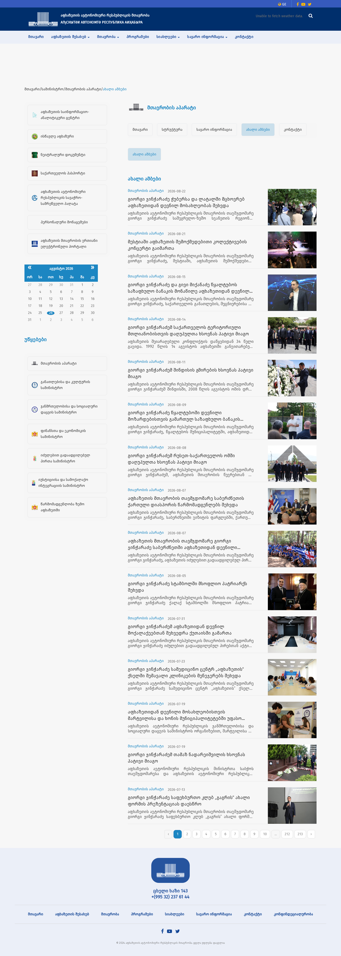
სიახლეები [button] (167, 37)
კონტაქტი (244, 37)
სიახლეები (174, 914)
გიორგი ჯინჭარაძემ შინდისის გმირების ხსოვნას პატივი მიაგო (190, 373)
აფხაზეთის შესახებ (72, 914)
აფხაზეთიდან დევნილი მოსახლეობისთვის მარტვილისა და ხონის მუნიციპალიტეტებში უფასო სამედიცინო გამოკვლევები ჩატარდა (185, 715)
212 (287, 834)
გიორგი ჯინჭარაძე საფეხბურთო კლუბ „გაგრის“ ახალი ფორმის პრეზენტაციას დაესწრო (189, 801)
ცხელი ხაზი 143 (170, 891)
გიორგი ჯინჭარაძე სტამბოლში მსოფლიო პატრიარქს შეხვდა (187, 587)
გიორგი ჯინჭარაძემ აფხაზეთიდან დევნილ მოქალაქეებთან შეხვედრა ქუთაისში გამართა (180, 630)
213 (300, 834)
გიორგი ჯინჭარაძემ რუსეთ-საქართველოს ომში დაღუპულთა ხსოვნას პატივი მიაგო (181, 459)
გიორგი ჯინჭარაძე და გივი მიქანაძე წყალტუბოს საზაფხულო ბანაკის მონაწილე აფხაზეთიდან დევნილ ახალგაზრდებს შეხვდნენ (188, 288)
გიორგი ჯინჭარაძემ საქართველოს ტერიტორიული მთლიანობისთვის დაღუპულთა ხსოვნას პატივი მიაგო (188, 331)
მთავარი (36, 37)
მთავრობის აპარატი (146, 191)
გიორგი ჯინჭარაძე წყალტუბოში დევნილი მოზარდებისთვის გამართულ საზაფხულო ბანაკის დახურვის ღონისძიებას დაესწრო (184, 416)
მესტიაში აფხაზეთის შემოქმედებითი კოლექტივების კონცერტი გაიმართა (187, 245)
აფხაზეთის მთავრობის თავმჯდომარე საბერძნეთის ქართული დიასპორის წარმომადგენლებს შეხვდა (186, 502)
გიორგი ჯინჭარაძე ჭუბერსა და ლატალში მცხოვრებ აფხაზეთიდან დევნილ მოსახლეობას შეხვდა (186, 202)
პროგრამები (138, 37)
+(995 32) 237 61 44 (170, 897)
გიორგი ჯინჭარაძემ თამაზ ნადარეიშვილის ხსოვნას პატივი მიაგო (186, 758)
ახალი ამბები (258, 130)
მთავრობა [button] (107, 37)
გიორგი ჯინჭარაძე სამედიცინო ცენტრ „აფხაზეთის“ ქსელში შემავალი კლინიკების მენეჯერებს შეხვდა (186, 673)
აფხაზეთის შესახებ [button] (69, 37)
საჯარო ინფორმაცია (214, 130)
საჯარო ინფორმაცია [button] (206, 37)
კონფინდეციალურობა (293, 914)
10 (265, 834)
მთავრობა (110, 914)
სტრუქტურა (172, 130)
